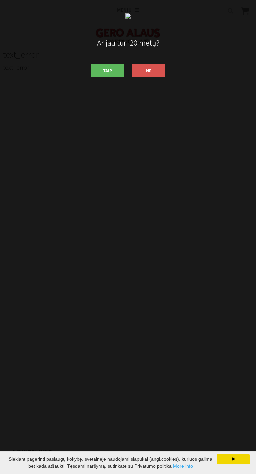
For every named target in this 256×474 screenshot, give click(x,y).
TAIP (107, 71)
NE (149, 71)
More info (183, 466)
